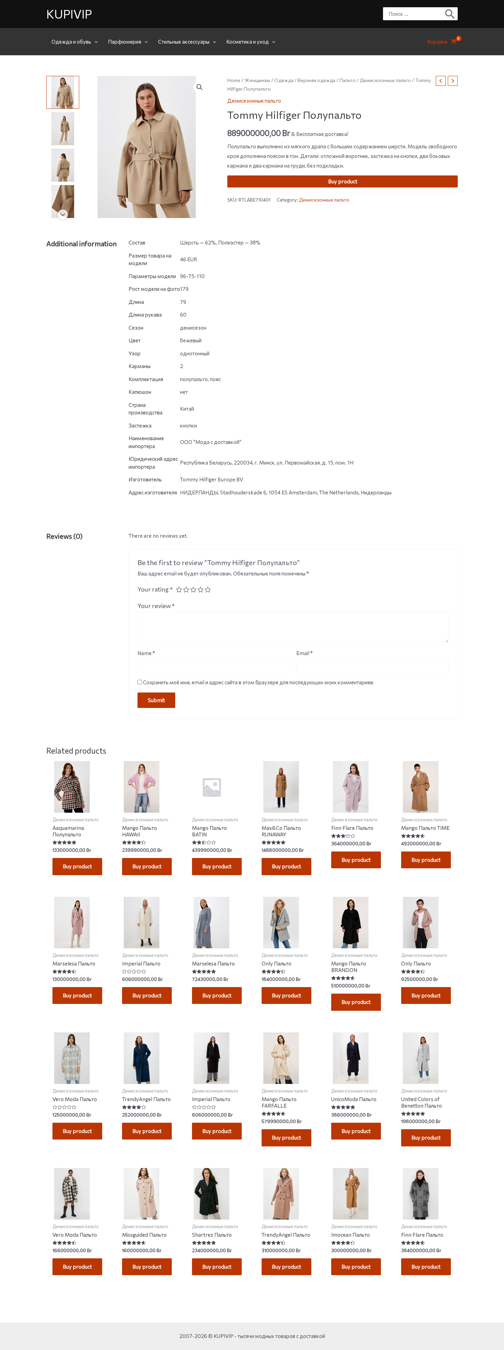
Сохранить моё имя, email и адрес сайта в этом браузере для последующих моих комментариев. (258, 682)
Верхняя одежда (316, 80)
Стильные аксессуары (183, 41)
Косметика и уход (247, 41)
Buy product (342, 182)
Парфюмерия (124, 41)
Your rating (155, 589)
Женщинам (257, 80)
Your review (156, 605)
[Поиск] (450, 14)
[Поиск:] (415, 14)
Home (233, 80)
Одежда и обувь (71, 41)
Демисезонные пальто (385, 80)
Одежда (283, 80)
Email (304, 653)
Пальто (347, 80)
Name (146, 653)
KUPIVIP (69, 13)
